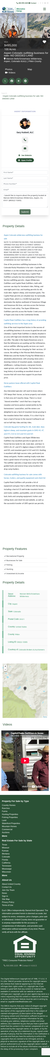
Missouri (5, 848)
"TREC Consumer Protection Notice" (17, 960)
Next (46, 18)
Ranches (6, 808)
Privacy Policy (8, 902)
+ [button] (5, 666)
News (4, 893)
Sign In (5, 896)
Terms (45, 717)
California (6, 863)
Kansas (5, 851)
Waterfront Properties (11, 823)
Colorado (6, 857)
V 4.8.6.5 (33, 966)
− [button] (5, 669)
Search (4, 93)
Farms (4, 811)
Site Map (6, 899)
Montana (5, 854)
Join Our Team (8, 890)
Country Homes (8, 805)
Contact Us (7, 887)
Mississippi (7, 869)
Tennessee (6, 866)
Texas (4, 845)
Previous (2, 18)
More (4, 836)
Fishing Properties (10, 817)
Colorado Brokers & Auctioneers (32, 649)
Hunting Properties (10, 814)
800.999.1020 (12, 966)
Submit (25, 211)
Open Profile (26, 160)
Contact (33, 3)
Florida (5, 860)
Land (4, 820)
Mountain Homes (9, 826)
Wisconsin (6, 872)
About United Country (11, 884)
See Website (26, 155)
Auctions (5, 832)
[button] (25, 140)
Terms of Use (7, 905)
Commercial (7, 829)
